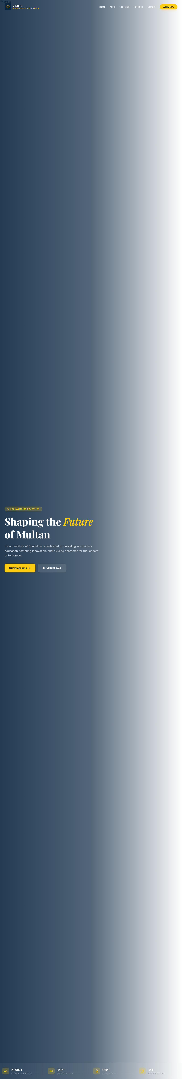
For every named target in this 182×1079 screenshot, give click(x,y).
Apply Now (168, 7)
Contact (151, 7)
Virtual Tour (53, 567)
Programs (124, 7)
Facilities (138, 7)
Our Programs (18, 567)
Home (102, 7)
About (112, 7)
